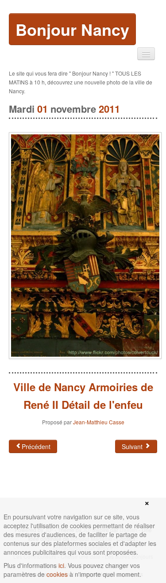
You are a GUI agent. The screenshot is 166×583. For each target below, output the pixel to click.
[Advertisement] (80, 488)
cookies (57, 574)
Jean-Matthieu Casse (98, 422)
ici (61, 565)
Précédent (36, 446)
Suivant (133, 446)
